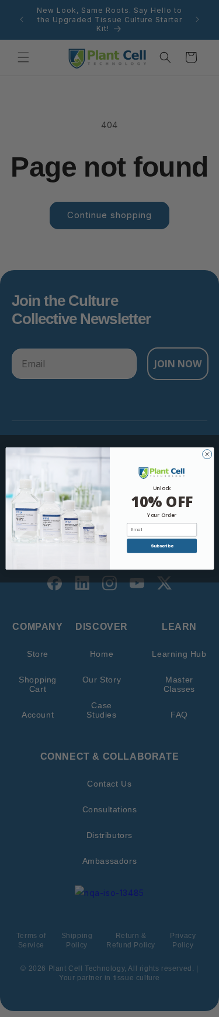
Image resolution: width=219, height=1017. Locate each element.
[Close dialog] (206, 454)
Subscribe (161, 546)
